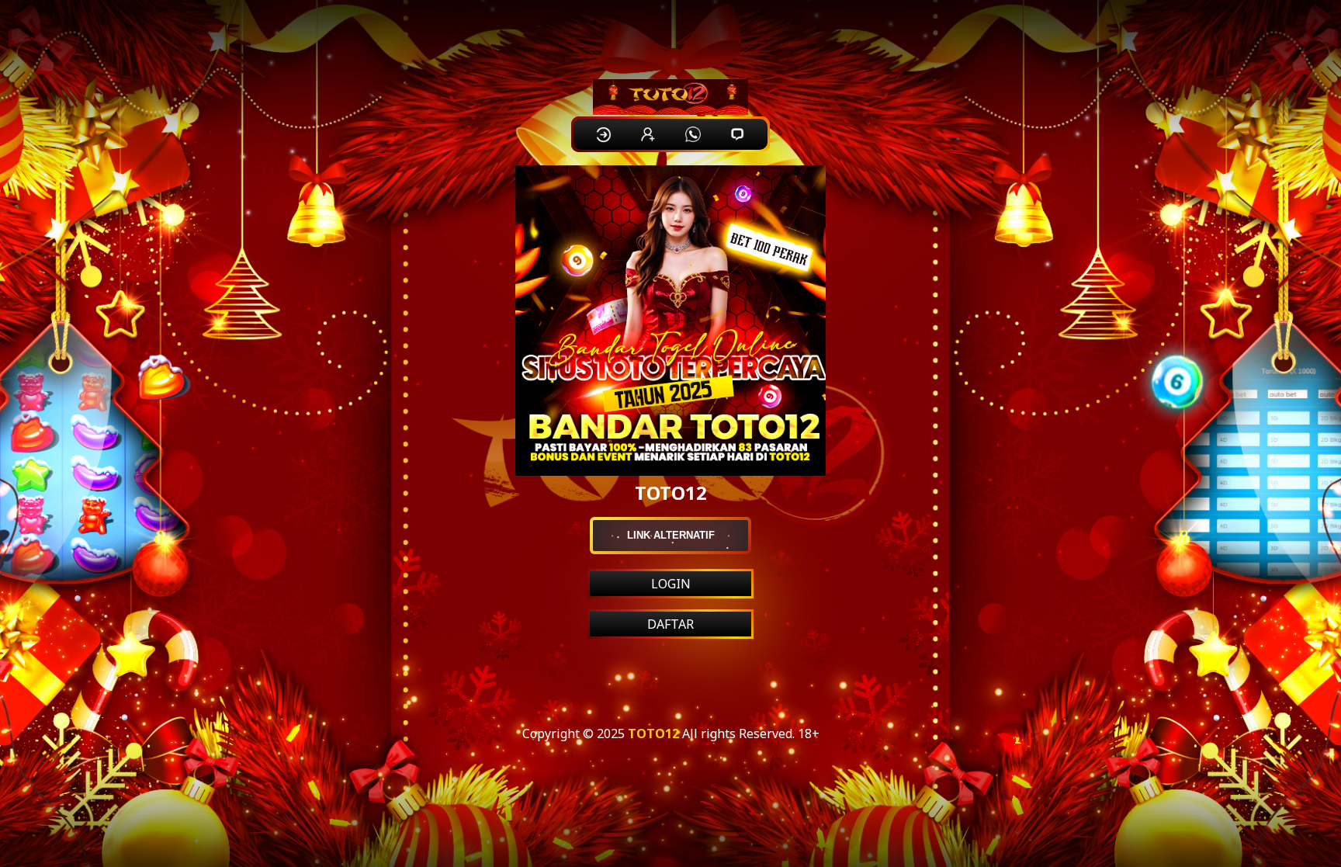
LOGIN (671, 583)
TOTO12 (653, 733)
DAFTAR (670, 624)
